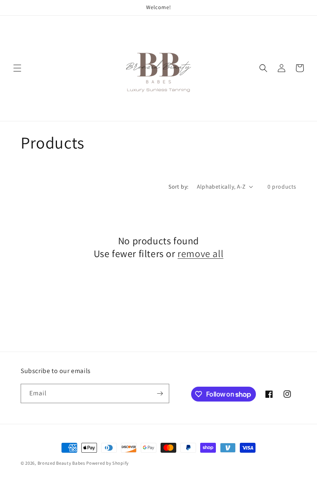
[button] (17, 68)
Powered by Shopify (107, 463)
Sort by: (178, 186)
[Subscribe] (160, 393)
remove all (200, 253)
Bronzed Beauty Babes (61, 463)
